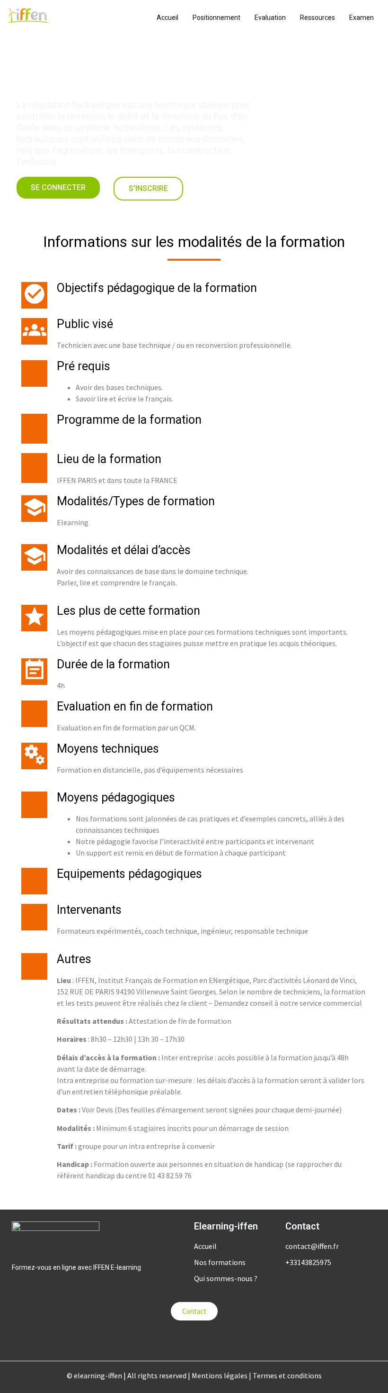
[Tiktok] (231, 1339)
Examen (361, 17)
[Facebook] (175, 1339)
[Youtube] (194, 1339)
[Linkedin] (137, 1339)
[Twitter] (156, 1339)
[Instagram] (212, 1339)
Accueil (167, 17)
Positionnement (216, 17)
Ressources (317, 17)
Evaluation (270, 17)
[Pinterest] (250, 1339)
